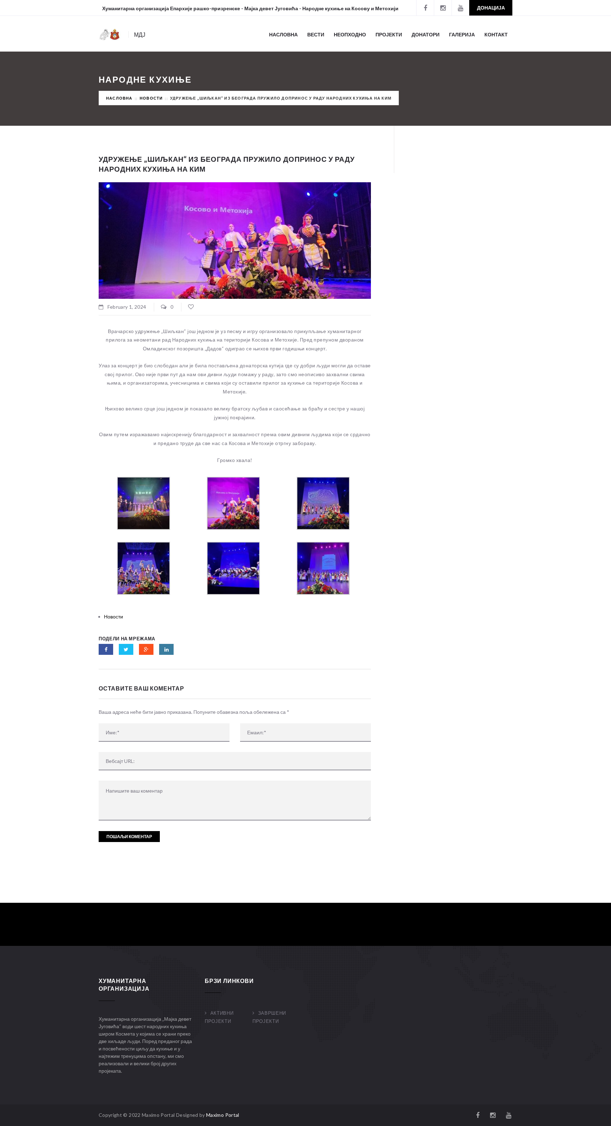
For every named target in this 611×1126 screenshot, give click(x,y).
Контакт (496, 34)
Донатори (426, 34)
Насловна (283, 34)
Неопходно (350, 34)
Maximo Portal (222, 1115)
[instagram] (443, 8)
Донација (491, 8)
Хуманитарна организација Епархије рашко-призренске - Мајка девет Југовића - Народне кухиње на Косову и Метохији (250, 8)
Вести (315, 34)
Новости (151, 98)
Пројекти (389, 34)
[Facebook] (425, 8)
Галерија (462, 34)
